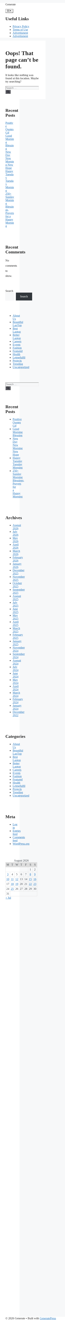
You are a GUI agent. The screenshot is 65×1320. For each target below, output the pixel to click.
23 (34, 883)
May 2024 (15, 681)
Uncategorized (21, 367)
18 (12, 883)
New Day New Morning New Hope (9, 159)
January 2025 (17, 643)
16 (34, 879)
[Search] (8, 92)
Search (9, 290)
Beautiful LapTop (18, 324)
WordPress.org (21, 843)
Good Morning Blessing (18, 432)
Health (16, 354)
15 (30, 879)
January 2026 (17, 565)
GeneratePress (48, 1318)
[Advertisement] (9, 1074)
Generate (10, 4)
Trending (18, 363)
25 (12, 888)
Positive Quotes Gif (9, 127)
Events (16, 344)
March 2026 (16, 552)
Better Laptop (17, 336)
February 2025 (18, 636)
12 (16, 879)
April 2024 (16, 688)
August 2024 (17, 662)
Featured (18, 351)
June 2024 (15, 675)
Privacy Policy (21, 26)
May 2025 (15, 617)
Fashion (17, 347)
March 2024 (16, 694)
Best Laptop (17, 330)
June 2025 (15, 610)
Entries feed (17, 832)
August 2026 (17, 527)
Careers (17, 341)
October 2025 (17, 585)
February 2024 (18, 701)
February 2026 (18, 559)
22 (30, 883)
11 (12, 879)
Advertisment (20, 32)
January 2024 (17, 707)
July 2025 (15, 604)
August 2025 (17, 598)
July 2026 (15, 533)
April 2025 (16, 623)
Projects (17, 360)
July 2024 (15, 668)
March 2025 (16, 630)
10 (7, 879)
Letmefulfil (19, 357)
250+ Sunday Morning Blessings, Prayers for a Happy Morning (18, 483)
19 (16, 883)
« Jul (8, 897)
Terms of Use (20, 29)
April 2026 (16, 546)
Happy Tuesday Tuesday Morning (9, 181)
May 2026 (15, 540)
